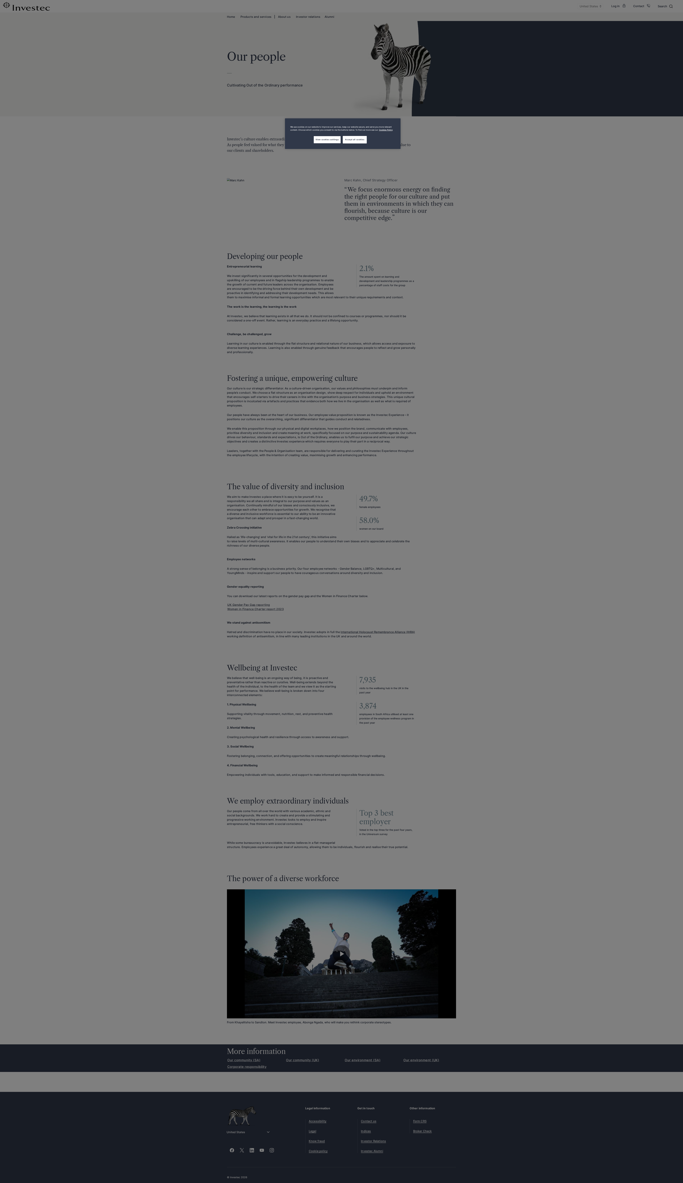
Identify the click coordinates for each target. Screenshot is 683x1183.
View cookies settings (327, 139)
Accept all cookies (354, 139)
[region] (343, 133)
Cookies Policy (386, 130)
